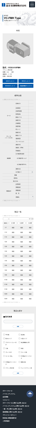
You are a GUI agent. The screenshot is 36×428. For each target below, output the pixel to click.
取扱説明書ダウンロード (26, 86)
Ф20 (13, 227)
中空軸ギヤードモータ (26, 357)
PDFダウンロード (26, 81)
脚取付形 (23, 362)
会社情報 (5, 397)
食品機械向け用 (25, 342)
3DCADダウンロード (10, 86)
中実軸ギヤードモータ (11, 363)
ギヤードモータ (7, 391)
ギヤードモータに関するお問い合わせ (14, 403)
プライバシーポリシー (10, 415)
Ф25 (21, 227)
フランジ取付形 (10, 368)
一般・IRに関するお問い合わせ (12, 409)
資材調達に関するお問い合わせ (12, 412)
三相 (7, 348)
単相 (22, 348)
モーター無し (9, 356)
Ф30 (30, 227)
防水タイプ (9, 338)
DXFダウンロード (10, 81)
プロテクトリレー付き (11, 343)
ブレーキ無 (24, 352)
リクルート (6, 400)
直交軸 (23, 334)
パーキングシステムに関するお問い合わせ (16, 406)
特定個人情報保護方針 (10, 418)
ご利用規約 (6, 421)
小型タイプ (24, 338)
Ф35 (30, 275)
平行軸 (7, 334)
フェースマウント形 (26, 368)
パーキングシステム (9, 394)
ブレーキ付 (9, 352)
